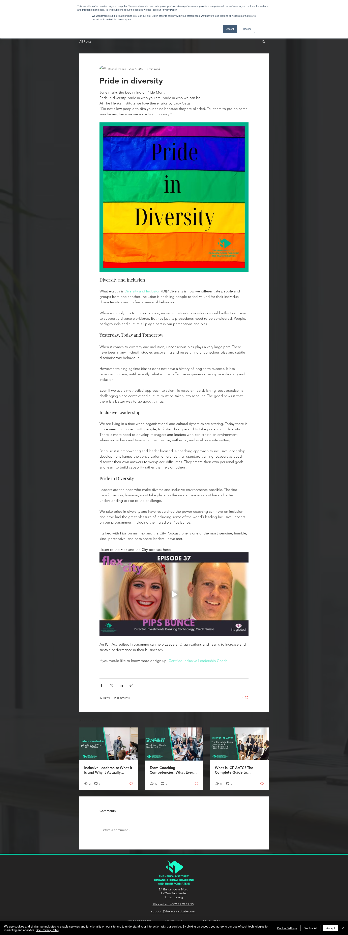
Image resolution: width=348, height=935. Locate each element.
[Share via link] (131, 685)
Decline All (310, 928)
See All (264, 720)
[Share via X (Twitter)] (111, 685)
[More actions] (246, 68)
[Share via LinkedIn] (121, 685)
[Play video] (174, 594)
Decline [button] (247, 28)
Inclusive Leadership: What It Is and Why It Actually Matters (108, 770)
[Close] (343, 928)
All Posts (85, 41)
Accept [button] (230, 28)
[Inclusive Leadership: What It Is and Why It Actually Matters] (108, 743)
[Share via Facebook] (101, 685)
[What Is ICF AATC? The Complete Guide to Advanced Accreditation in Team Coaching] (239, 743)
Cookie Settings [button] (287, 928)
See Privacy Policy (47, 930)
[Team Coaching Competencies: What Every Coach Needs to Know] (174, 744)
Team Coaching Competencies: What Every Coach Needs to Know (172, 770)
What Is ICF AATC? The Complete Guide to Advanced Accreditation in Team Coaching (237, 770)
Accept (330, 928)
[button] (263, 41)
